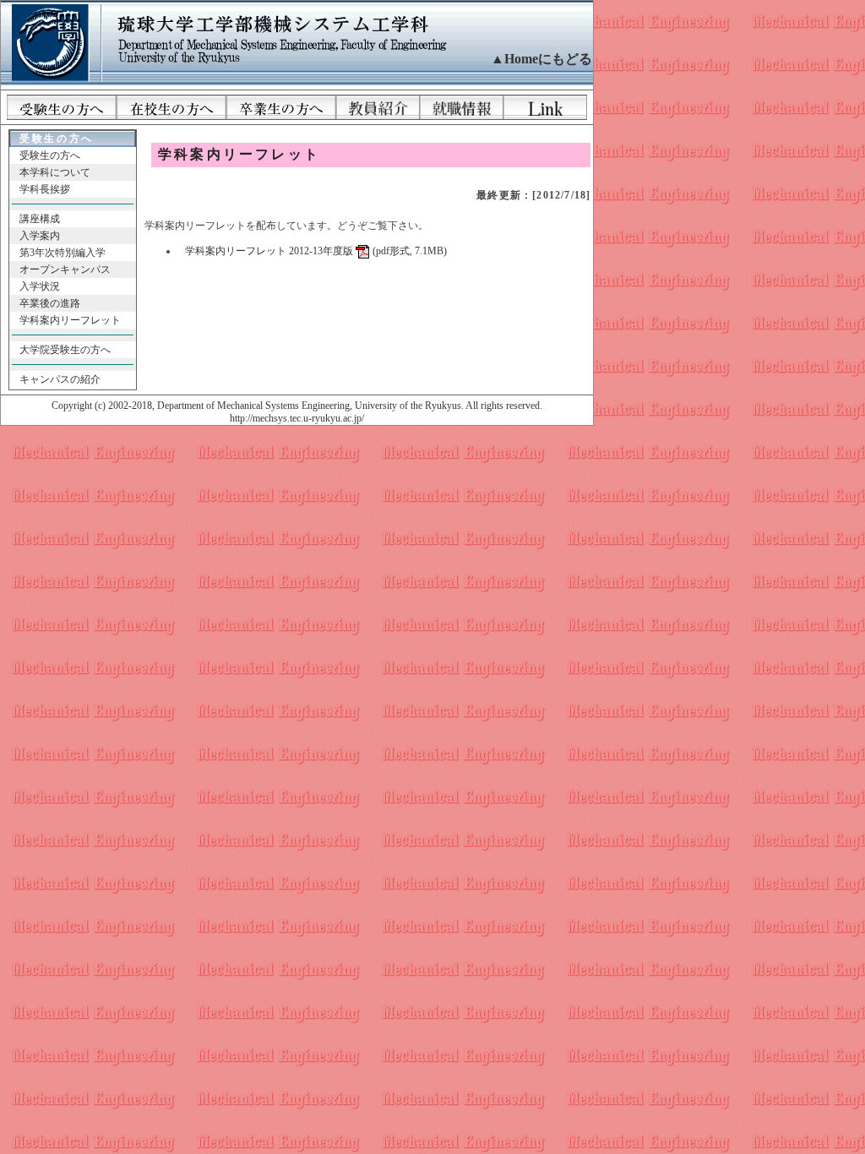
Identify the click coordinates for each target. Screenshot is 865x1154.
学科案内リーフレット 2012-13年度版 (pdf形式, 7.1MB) (316, 251)
